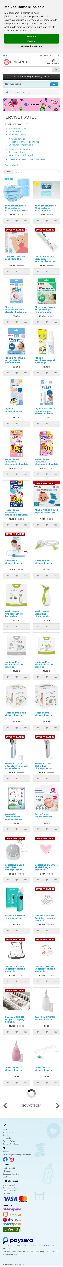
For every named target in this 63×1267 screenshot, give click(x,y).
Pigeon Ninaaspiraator (13, 409)
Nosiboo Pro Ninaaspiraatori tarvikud (14, 664)
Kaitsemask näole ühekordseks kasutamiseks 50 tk (16, 208)
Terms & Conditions (11, 1144)
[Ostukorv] (58, 55)
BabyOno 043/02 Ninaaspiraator (45, 1018)
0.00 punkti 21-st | (32, 76)
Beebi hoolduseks (18, 128)
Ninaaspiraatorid (17, 139)
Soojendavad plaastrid (20, 149)
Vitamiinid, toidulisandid (21, 155)
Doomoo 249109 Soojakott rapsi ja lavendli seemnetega (45, 919)
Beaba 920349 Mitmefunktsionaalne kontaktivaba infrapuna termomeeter (17, 768)
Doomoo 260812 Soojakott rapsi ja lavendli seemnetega (15, 1021)
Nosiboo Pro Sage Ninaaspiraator (15, 714)
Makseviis (7, 1138)
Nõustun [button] (31, 36)
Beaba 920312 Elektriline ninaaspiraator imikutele (43, 767)
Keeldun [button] (31, 41)
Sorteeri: (8, 172)
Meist (5, 1129)
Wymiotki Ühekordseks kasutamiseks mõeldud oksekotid (16, 818)
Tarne (5, 1135)
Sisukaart (7, 1177)
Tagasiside (7, 1152)
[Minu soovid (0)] (51, 55)
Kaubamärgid (9, 1168)
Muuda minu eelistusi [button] (31, 46)
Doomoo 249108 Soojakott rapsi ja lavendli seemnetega (45, 970)
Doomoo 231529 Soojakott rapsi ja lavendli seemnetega (15, 970)
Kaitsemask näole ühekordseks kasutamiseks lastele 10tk (45, 209)
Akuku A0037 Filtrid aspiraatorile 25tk (46, 511)
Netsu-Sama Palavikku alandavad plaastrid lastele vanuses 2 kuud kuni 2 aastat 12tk (16, 465)
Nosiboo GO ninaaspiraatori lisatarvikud (14, 614)
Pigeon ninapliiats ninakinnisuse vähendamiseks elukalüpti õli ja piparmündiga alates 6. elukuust (45, 414)
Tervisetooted (19, 92)
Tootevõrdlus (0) (11, 165)
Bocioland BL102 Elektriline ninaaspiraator (14, 867)
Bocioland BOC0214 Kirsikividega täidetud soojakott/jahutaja (46, 868)
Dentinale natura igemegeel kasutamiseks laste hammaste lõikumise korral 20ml (46, 262)
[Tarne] (41, 55)
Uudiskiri (6, 1194)
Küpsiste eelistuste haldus (13, 1264)
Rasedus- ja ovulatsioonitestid (24, 142)
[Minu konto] (46, 55)
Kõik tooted (7, 1171)
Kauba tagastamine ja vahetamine (17, 1155)
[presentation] (5, 1106)
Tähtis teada (8, 1132)
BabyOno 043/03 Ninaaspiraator (15, 1069)
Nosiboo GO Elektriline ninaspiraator (43, 614)
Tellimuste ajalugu (10, 1188)
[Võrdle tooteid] (54, 55)
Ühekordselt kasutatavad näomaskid (27, 159)
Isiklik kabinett (9, 1185)
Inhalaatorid (15, 131)
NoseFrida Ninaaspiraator (13, 561)
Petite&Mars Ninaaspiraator (43, 815)
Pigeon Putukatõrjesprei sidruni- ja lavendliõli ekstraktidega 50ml (46, 362)
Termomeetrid (16, 152)
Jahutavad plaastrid (18, 134)
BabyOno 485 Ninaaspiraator (43, 1069)
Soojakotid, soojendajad (21, 144)
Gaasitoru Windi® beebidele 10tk (15, 257)
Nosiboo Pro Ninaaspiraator (43, 714)
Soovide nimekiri (10, 1191)
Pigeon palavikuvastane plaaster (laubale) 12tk (15, 311)
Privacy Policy (9, 1141)
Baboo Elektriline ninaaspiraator (15, 916)
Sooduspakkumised (11, 1174)
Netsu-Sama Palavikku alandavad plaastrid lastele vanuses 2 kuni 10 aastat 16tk (46, 464)
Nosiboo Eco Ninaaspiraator (43, 561)
